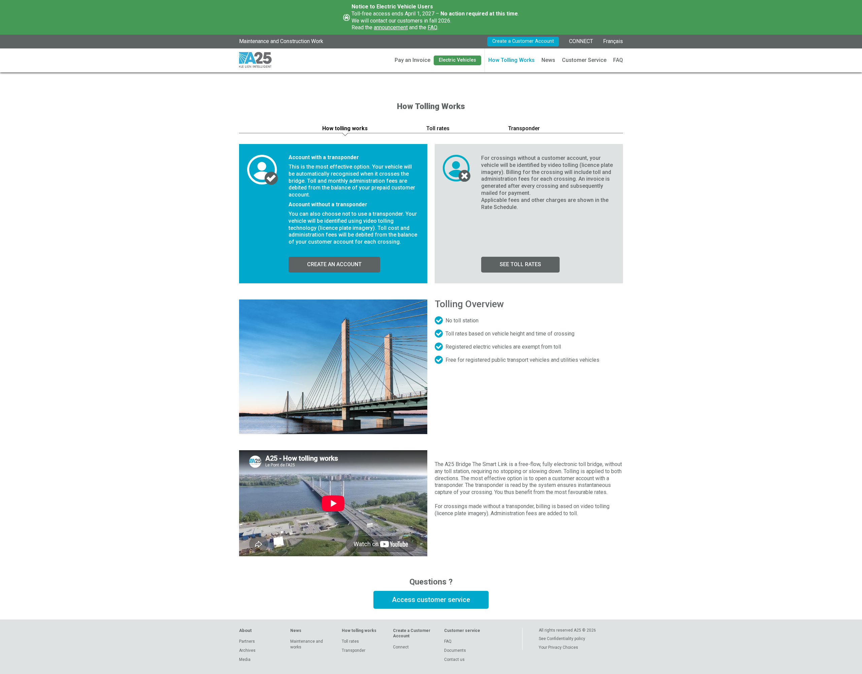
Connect (401, 647)
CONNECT (581, 41)
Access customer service (431, 600)
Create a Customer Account (523, 41)
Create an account (334, 264)
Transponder (353, 650)
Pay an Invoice (412, 60)
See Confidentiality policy (562, 638)
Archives (247, 650)
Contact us (454, 659)
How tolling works (359, 630)
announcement (391, 27)
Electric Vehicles (457, 60)
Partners (247, 641)
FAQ (432, 27)
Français (613, 41)
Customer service (462, 630)
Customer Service (584, 60)
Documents (455, 650)
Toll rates (350, 641)
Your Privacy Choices (558, 647)
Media (245, 659)
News (548, 60)
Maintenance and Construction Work (281, 41)
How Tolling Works (511, 60)
